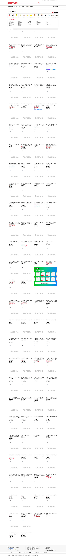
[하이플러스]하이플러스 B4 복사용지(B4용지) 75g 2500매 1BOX (51, 45)
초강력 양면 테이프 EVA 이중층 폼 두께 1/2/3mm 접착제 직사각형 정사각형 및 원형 (26, 398)
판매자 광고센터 (45, 552)
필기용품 (10, 23)
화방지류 (19, 25)
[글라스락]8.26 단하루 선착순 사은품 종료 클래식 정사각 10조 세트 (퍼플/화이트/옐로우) (39, 203)
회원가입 (45, 0)
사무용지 (38, 21)
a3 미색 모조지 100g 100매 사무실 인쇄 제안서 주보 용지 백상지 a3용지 (39, 495)
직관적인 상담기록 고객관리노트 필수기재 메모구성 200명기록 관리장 (39, 339)
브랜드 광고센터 (37, 552)
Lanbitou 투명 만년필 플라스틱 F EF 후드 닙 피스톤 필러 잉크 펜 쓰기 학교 (39, 475)
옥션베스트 (12, 8)
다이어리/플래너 (11, 22)
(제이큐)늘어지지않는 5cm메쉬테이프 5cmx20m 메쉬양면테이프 (51, 321)
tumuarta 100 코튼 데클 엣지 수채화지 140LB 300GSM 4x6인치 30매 (51, 301)
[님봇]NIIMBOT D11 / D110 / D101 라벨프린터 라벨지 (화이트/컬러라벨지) (51, 85)
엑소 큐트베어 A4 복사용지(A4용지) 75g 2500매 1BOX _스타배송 (51, 64)
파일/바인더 (20, 22)
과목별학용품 (20, 24)
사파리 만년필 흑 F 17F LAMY (51, 261)
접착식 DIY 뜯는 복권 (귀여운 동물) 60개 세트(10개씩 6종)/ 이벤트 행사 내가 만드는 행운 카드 (39, 105)
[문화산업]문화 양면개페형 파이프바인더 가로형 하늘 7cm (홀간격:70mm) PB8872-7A (14, 417)
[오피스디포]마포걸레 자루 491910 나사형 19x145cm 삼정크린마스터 (51, 495)
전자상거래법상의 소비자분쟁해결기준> (50, 550)
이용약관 (20, 552)
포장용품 (38, 24)
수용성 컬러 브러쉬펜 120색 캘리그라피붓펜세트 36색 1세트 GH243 (51, 398)
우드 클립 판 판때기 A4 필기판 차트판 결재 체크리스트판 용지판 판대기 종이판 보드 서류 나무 (39, 456)
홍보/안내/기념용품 (48, 24)
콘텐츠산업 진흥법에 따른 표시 (35, 555)
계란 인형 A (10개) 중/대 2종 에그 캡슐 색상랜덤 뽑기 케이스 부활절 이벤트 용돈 (39, 301)
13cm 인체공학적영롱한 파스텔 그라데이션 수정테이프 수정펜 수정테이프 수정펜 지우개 (14, 223)
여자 (15, 29)
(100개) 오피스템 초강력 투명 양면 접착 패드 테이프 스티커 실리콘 (51, 359)
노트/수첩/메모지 (30, 22)
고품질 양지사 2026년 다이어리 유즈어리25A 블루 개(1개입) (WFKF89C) (14, 64)
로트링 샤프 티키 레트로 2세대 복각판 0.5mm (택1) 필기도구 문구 (14, 85)
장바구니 (48, 0)
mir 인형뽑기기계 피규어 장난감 (26, 338)
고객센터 (54, 0)
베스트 (19, 6)
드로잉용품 (19, 23)
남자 (20, 29)
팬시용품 (29, 23)
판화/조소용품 (29, 24)
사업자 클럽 (31, 6)
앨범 (46, 21)
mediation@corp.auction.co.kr (50, 549)
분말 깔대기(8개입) (37, 435)
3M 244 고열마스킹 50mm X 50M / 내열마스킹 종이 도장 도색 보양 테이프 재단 (51, 105)
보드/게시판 (10, 21)
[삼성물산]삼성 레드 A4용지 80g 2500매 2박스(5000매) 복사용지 (26, 45)
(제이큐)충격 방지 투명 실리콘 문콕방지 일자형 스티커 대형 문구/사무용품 (51, 378)
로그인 (42, 0)
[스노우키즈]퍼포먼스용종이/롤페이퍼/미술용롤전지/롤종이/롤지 (51, 145)
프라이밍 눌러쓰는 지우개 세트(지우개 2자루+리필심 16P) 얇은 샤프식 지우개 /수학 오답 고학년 (14, 301)
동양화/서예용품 (11, 24)
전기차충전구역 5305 (49, 241)
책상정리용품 (29, 21)
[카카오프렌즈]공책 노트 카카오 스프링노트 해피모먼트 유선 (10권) (26, 145)
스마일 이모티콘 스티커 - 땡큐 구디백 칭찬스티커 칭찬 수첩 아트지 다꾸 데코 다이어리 (14, 321)
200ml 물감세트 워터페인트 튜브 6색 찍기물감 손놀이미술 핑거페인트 (14, 436)
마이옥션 (51, 0)
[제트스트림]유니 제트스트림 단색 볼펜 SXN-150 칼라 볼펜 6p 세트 (26, 223)
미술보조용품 (38, 23)
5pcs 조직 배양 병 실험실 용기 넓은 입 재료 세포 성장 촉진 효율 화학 (14, 398)
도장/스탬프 (10, 25)
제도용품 (47, 22)
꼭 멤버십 (27, 6)
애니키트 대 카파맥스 (12, 280)
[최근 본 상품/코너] (55, 6)
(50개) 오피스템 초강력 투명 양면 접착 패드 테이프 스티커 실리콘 (39, 359)
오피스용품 (19, 21)
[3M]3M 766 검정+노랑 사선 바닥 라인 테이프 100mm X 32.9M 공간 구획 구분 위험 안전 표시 (26, 378)
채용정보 (12, 552)
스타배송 (23, 6)
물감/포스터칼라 (39, 22)
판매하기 (57, 0)
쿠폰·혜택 (15, 6)
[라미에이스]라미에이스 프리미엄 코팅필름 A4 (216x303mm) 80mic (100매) (26, 281)
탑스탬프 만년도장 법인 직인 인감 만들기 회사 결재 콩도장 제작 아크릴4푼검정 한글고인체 (39, 164)
